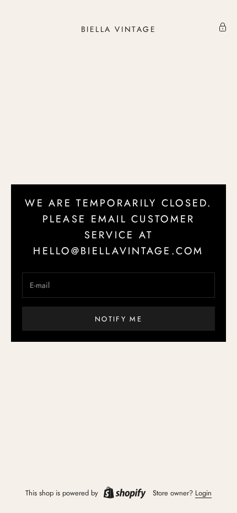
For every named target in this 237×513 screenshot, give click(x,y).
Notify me (118, 319)
